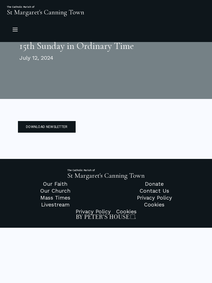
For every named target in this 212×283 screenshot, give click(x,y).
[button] (106, 29)
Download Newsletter (47, 127)
